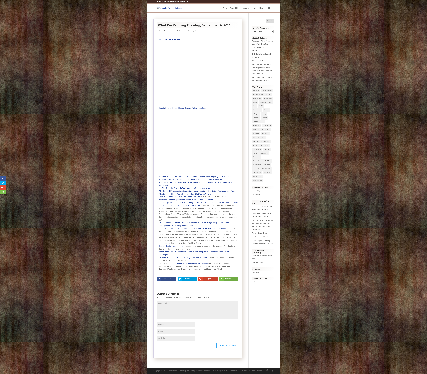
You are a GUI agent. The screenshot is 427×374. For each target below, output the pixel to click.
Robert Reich (257, 165)
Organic (266, 145)
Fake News (256, 118)
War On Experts (257, 176)
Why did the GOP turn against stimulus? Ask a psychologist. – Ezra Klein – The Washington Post (197, 191)
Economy (266, 110)
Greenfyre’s (256, 194)
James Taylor (267, 125)
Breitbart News (267, 98)
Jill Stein (267, 129)
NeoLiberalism (265, 141)
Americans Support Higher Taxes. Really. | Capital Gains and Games (186, 200)
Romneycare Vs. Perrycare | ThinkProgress (176, 226)
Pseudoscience (263, 153)
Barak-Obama (257, 98)
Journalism (256, 133)
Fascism (264, 118)
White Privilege (257, 180)
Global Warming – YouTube (169, 39)
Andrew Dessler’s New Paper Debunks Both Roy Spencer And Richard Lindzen (190, 179)
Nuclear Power (257, 145)
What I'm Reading (188, 31)
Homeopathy (257, 125)
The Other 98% (257, 262)
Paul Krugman (257, 149)
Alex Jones (256, 90)
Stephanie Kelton (266, 169)
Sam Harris (266, 165)
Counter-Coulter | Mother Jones (171, 246)
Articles (246, 8)
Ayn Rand (268, 94)
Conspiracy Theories (266, 102)
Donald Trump (257, 110)
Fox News (256, 121)
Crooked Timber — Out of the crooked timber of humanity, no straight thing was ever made (194, 223)
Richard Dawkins (258, 161)
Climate (255, 102)
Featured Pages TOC (230, 8)
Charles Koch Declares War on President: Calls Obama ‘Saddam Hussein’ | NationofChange (195, 229)
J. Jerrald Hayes (164, 31)
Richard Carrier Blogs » (260, 233)
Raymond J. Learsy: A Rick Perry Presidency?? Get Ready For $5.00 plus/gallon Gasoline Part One (198, 177)
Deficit (255, 106)
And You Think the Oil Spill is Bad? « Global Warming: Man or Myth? (185, 188)
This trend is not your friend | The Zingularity (191, 263)
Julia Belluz (265, 133)
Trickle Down (268, 172)
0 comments (199, 31)
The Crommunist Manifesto (261, 237)
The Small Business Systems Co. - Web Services (243, 371)
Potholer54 (267, 149)
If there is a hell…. (258, 61)
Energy (264, 114)
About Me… (258, 8)
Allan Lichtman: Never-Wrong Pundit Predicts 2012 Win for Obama (185, 194)
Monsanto (256, 141)
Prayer (255, 153)
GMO (262, 121)
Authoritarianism (258, 94)
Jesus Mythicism (258, 129)
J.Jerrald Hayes (217, 371)
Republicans (256, 157)
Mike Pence (256, 137)
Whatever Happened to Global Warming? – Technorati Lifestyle (183, 258)
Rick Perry (268, 161)
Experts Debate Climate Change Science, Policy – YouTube (182, 108)
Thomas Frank (257, 172)
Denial (261, 106)
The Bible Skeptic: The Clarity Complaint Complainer (179, 197)
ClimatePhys (256, 191)
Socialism (256, 169)
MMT (263, 137)
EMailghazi (256, 114)
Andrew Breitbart (267, 90)
